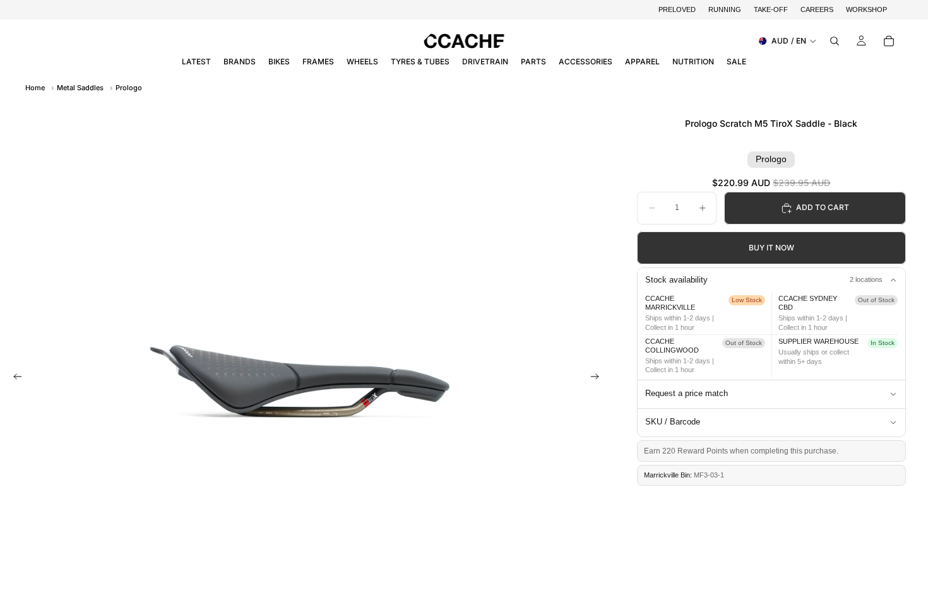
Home (35, 87)
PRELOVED (677, 9)
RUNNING (724, 9)
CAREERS (816, 9)
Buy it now (771, 247)
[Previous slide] (14, 378)
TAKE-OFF (771, 9)
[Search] (834, 41)
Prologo (129, 87)
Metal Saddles (80, 87)
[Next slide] (598, 378)
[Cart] (889, 41)
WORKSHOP (866, 9)
